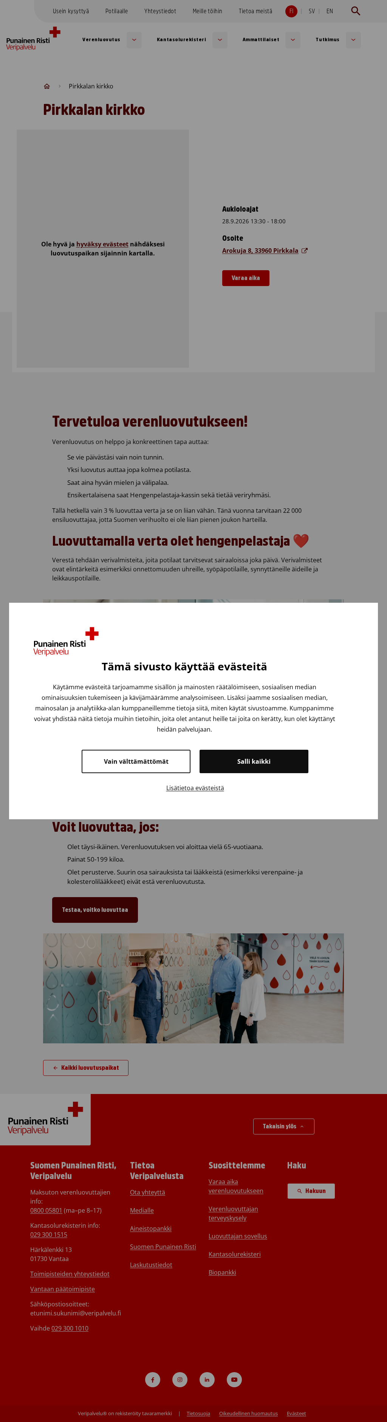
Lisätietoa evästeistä (195, 788)
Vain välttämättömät (136, 761)
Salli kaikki (254, 761)
